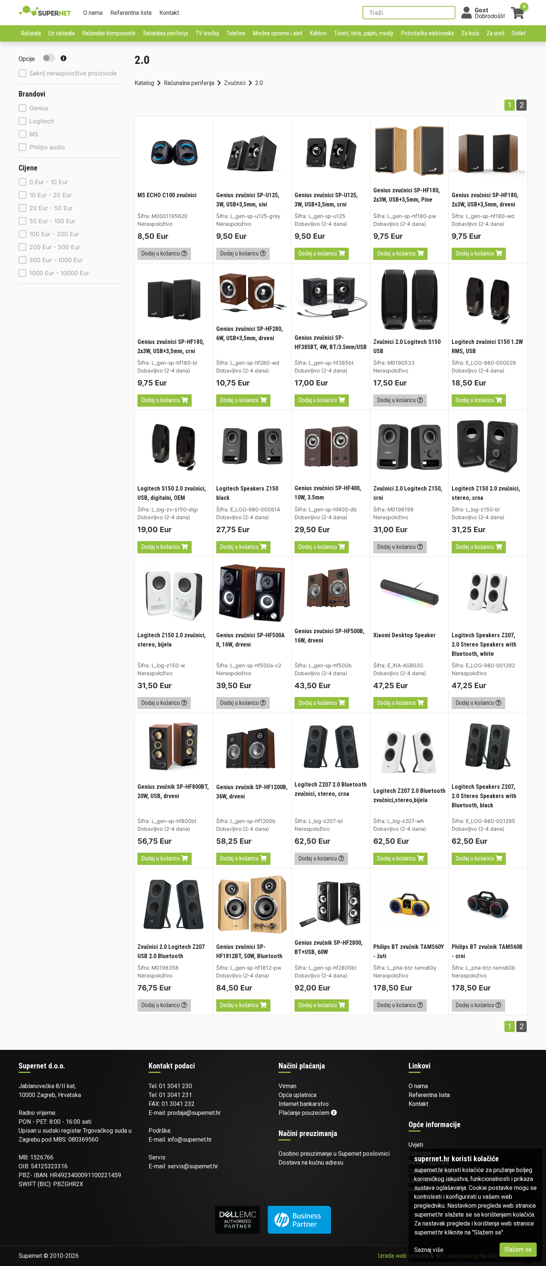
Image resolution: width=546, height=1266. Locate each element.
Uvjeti (416, 1144)
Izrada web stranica (403, 1255)
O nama (93, 12)
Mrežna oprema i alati (277, 33)
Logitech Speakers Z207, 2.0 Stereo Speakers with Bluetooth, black (484, 796)
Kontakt (169, 12)
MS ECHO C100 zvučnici (166, 195)
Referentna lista (131, 12)
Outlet (519, 33)
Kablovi (318, 33)
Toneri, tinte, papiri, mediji (363, 33)
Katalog (144, 83)
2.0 (259, 83)
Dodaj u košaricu (161, 253)
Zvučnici (235, 83)
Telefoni (236, 33)
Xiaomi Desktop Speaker (404, 635)
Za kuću (470, 33)
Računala (31, 33)
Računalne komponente (109, 33)
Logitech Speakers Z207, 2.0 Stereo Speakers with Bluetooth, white (484, 644)
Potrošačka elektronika (427, 33)
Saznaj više (428, 1249)
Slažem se (518, 1249)
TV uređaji (207, 33)
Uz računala (61, 33)
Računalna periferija (165, 33)
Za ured (495, 33)
